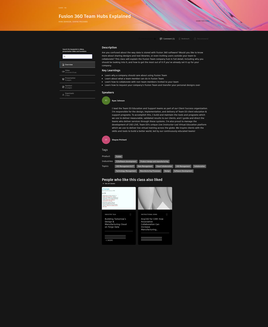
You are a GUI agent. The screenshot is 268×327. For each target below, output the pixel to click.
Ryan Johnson (65, 22)
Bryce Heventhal (160, 239)
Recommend (202, 38)
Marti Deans (147, 239)
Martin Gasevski (112, 235)
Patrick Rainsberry (113, 237)
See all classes (110, 183)
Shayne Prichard (80, 22)
